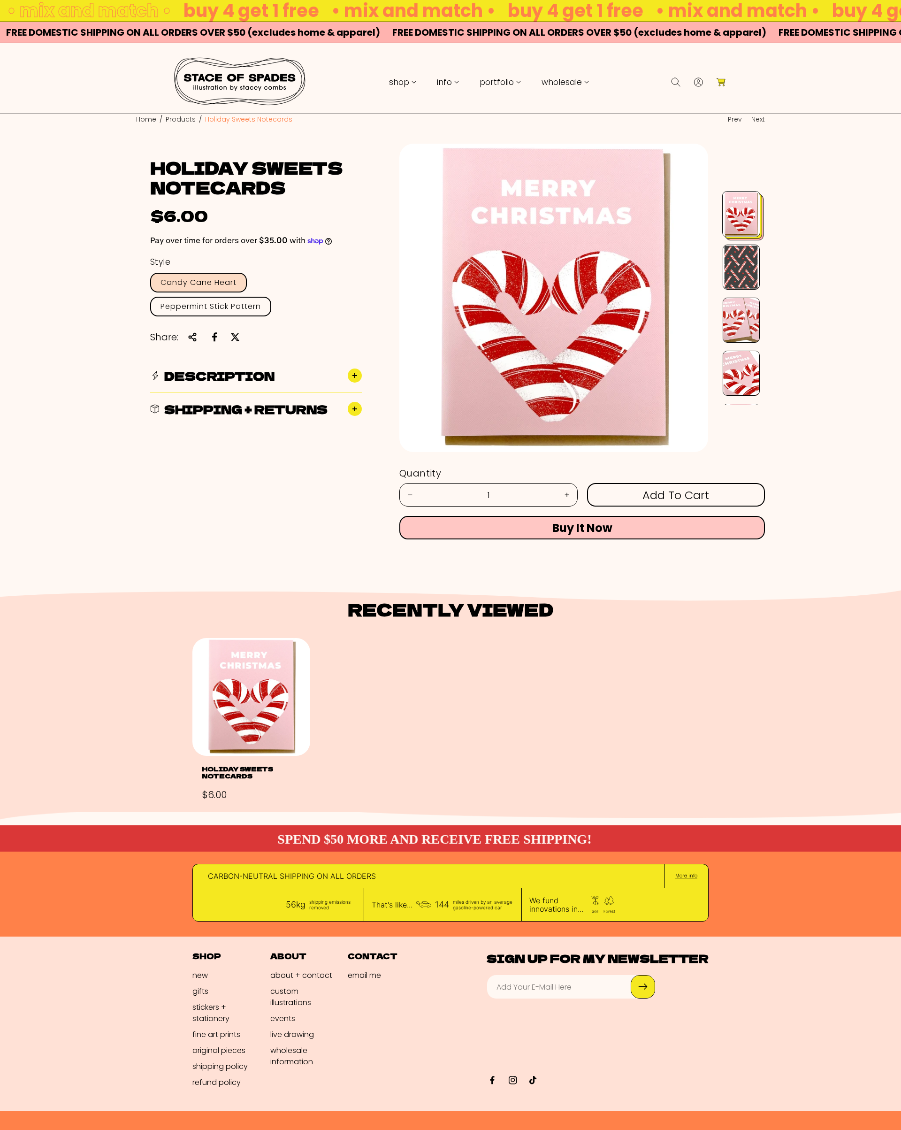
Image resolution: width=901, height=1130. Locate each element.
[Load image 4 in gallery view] (741, 373)
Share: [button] (164, 337)
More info (686, 876)
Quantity (420, 473)
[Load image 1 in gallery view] (741, 214)
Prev (735, 119)
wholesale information (291, 1056)
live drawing (292, 1034)
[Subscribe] (643, 987)
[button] (403, 82)
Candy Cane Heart (198, 282)
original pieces (218, 1050)
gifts (200, 991)
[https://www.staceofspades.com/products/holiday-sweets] (214, 337)
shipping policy (220, 1066)
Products (181, 119)
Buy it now (582, 528)
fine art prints (216, 1034)
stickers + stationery (210, 1013)
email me (364, 975)
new (200, 975)
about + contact (301, 975)
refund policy (216, 1082)
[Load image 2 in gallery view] (741, 267)
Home (146, 119)
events (282, 1018)
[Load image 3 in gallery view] (741, 320)
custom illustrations (290, 997)
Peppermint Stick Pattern (210, 306)
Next (758, 119)
